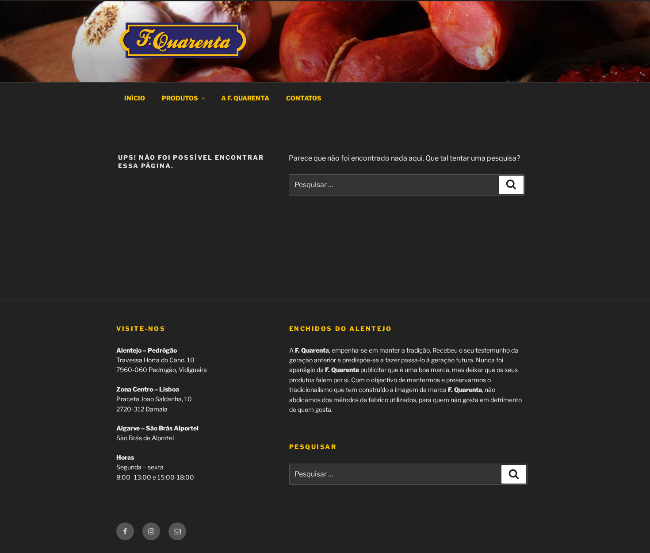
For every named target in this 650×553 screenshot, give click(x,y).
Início (134, 98)
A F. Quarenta (245, 98)
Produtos (180, 98)
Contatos (303, 98)
